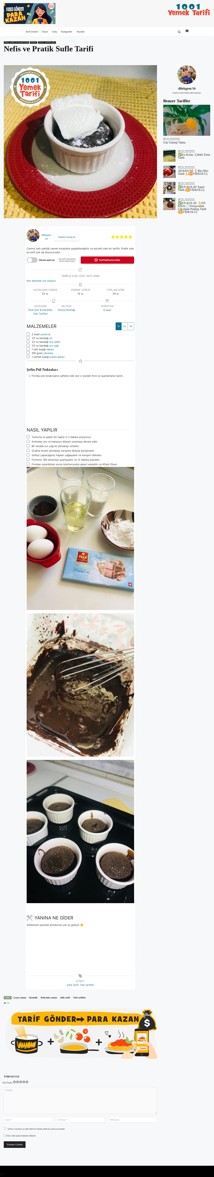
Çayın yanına (19, 997)
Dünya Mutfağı (66, 309)
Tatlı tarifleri (87, 984)
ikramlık (33, 997)
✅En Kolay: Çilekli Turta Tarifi (194, 156)
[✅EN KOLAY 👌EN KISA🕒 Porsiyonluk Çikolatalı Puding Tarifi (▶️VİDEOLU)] (169, 204)
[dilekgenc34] (186, 74)
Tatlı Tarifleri (47, 42)
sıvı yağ (53, 345)
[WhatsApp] (200, 58)
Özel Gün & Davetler (16, 42)
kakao (50, 349)
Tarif (33, 42)
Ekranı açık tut (47, 260)
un (50, 338)
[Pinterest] (193, 58)
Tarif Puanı (7, 1082)
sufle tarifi (72, 984)
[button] (179, 31)
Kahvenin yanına (49, 997)
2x (124, 326)
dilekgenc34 (187, 88)
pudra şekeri (57, 356)
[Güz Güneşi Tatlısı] (186, 120)
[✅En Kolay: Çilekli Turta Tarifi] (169, 156)
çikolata (48, 353)
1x (118, 326)
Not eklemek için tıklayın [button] (41, 280)
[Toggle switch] (32, 260)
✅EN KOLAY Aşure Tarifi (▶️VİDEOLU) (191, 188)
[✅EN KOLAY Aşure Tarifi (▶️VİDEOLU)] (169, 188)
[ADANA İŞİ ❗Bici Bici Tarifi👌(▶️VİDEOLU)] (169, 172)
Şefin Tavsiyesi (171, 138)
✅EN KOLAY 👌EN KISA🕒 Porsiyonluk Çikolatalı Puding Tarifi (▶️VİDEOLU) (192, 207)
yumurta (45, 334)
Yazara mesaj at (66, 236)
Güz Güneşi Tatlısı (174, 142)
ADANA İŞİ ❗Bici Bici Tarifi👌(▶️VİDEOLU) (193, 172)
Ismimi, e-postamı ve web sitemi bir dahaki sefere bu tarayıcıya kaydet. (36, 1129)
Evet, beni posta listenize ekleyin (21, 1136)
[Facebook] (185, 58)
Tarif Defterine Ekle (109, 260)
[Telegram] (207, 58)
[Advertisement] (80, 400)
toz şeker (54, 341)
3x (130, 326)
